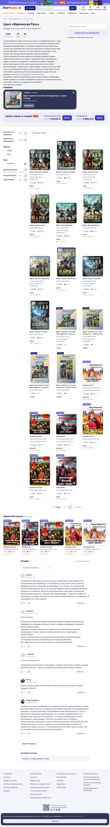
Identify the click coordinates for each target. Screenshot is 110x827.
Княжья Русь (38, 74)
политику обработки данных (72, 816)
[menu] (45, 132)
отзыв (18, 36)
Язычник (15, 74)
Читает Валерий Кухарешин (36, 178)
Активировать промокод (66, 774)
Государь (25, 74)
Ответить (81, 603)
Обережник (60, 436)
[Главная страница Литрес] (12, 8)
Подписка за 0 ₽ (8, 13)
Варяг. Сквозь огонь (90, 172)
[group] (55, 576)
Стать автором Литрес (38, 791)
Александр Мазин (36, 175)
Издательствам (35, 774)
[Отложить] (73, 92)
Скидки (51, 13)
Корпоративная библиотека (40, 798)
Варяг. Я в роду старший (39, 172)
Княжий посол (88, 385)
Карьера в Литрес (10, 781)
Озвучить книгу (36, 794)
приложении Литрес (59, 807)
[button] (56, 507)
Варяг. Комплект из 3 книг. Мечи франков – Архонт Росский (66, 333)
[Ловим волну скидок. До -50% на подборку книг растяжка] (55, 2)
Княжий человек (36, 436)
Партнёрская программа (39, 787)
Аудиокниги (72, 13)
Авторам (33, 777)
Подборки (61, 13)
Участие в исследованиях (12, 784)
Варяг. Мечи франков (64, 225)
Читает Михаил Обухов (91, 390)
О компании (7, 774)
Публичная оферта (90, 774)
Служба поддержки (10, 787)
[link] (52, 575)
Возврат (6, 791)
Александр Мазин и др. (91, 388)
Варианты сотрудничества (40, 784)
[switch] (24, 133)
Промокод (21, 13)
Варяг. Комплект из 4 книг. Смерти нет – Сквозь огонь (93, 333)
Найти (72, 8)
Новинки (31, 13)
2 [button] (70, 507)
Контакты (7, 777)
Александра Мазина (31, 41)
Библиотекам (35, 781)
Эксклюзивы (83, 13)
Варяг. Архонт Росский (91, 278)
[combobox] (53, 8)
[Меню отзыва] (87, 603)
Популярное (41, 13)
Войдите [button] (26, 759)
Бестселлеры (62, 777)
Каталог (32, 8)
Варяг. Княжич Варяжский (40, 278)
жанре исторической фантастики (23, 43)
